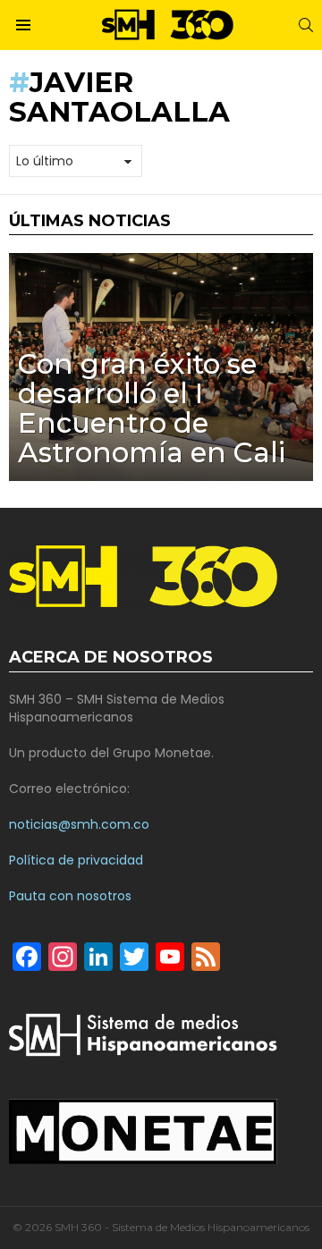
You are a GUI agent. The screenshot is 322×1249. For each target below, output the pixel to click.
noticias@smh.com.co (79, 824)
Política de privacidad (76, 860)
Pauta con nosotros (70, 896)
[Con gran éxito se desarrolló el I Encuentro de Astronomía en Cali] (161, 367)
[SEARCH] (306, 25)
